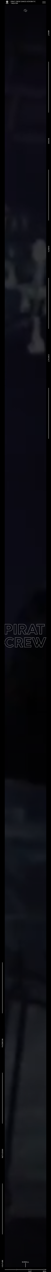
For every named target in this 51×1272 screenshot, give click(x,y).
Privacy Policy (30, 1270)
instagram (2, 1153)
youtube (2, 1263)
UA (17, 1269)
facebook (2, 1043)
